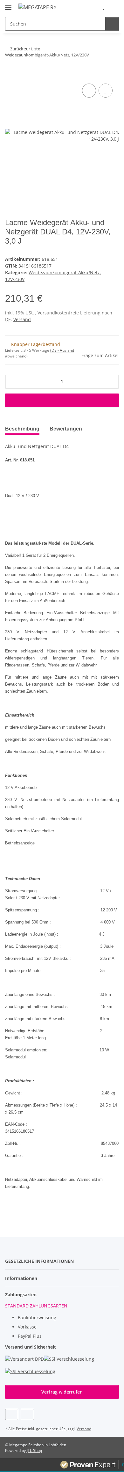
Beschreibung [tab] (22, 428)
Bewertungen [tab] (66, 428)
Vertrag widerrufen (62, 1392)
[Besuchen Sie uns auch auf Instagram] (27, 1414)
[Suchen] (112, 24)
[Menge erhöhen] (112, 381)
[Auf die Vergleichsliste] (89, 91)
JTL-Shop (34, 1450)
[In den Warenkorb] (10, 74)
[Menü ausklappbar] (8, 5)
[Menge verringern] (12, 381)
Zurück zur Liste (25, 49)
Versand (22, 319)
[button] (93, 7)
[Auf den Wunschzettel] (106, 91)
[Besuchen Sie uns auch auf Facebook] (11, 1414)
